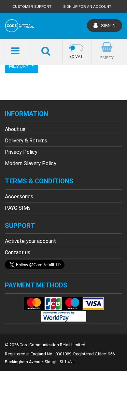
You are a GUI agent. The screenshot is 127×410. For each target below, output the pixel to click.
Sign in (108, 25)
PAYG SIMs (18, 208)
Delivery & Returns (26, 141)
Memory (19, 66)
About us (15, 129)
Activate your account (30, 241)
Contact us (17, 252)
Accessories (19, 196)
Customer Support (31, 6)
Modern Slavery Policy (30, 163)
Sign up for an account (87, 6)
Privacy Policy (21, 152)
